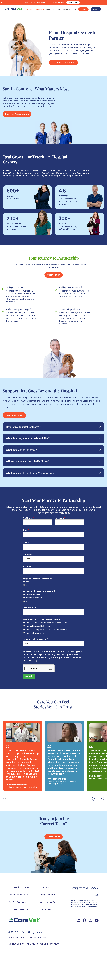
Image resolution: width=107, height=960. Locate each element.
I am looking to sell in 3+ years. (38, 626)
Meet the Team (14, 415)
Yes (27, 581)
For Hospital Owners (19, 887)
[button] (94, 798)
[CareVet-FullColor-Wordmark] (14, 9)
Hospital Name (30, 607)
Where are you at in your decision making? (42, 619)
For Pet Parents (17, 902)
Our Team (45, 887)
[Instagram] (90, 920)
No (27, 585)
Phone (26, 542)
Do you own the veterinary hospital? (39, 591)
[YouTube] (97, 920)
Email (26, 530)
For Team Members (19, 909)
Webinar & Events (50, 902)
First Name (28, 518)
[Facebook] (84, 920)
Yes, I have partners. (34, 598)
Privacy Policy (16, 937)
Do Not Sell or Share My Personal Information (34, 943)
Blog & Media (47, 894)
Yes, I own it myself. (33, 594)
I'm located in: (30, 554)
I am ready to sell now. (35, 633)
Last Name (60, 518)
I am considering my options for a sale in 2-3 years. (46, 629)
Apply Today (73, 2)
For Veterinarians (18, 894)
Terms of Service (38, 937)
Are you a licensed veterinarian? (38, 579)
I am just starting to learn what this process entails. (47, 622)
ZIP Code (27, 566)
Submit (29, 676)
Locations (45, 909)
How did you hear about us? (35, 639)
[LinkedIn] (78, 920)
